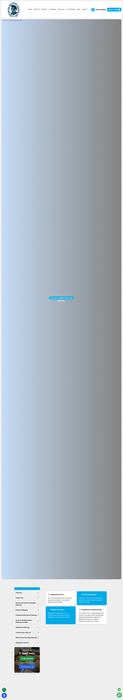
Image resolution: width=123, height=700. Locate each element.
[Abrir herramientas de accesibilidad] (4, 695)
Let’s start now (25, 667)
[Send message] (119, 694)
